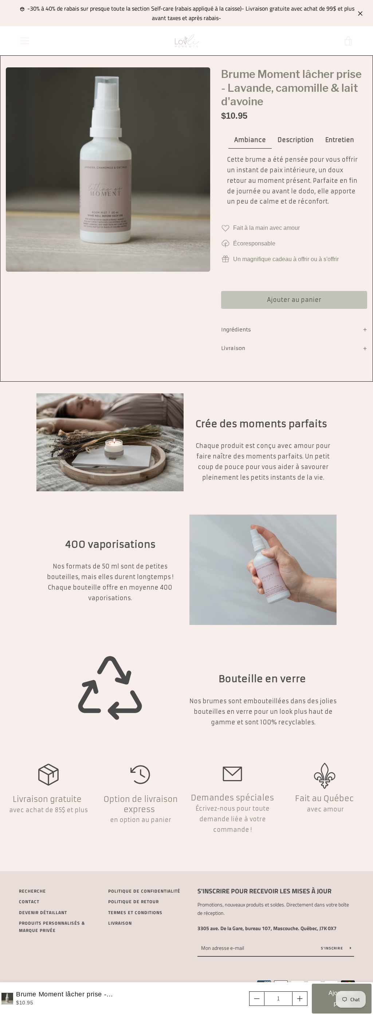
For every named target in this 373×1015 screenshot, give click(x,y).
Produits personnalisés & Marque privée (52, 927)
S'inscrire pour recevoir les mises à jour (264, 891)
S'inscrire (332, 948)
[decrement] (257, 999)
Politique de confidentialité (144, 891)
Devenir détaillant (43, 912)
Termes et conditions (135, 912)
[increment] (299, 999)
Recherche (32, 891)
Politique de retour (133, 901)
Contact (29, 901)
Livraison (120, 923)
